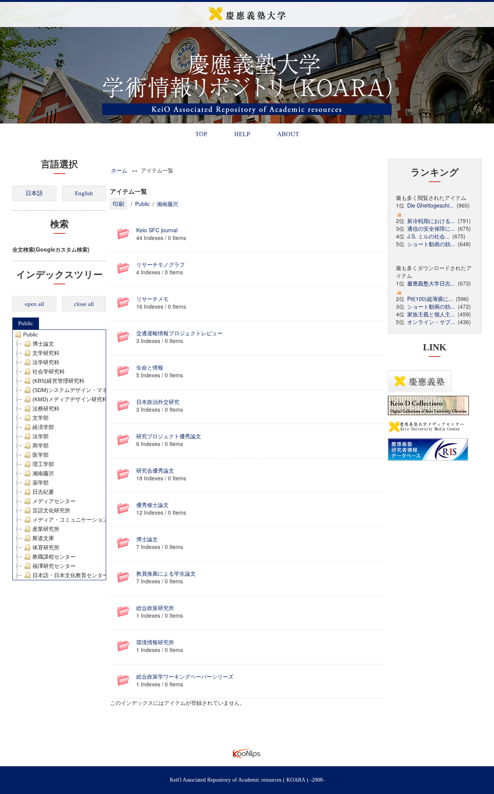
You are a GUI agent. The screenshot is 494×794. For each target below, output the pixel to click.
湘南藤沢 (43, 473)
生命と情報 (149, 367)
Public (25, 323)
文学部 (40, 418)
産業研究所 (45, 529)
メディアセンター (54, 501)
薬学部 (40, 483)
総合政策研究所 (155, 608)
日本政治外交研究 (157, 401)
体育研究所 (45, 547)
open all (34, 304)
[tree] (59, 454)
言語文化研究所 (51, 510)
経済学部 (43, 427)
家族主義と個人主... (431, 314)
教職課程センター (54, 557)
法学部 (40, 436)
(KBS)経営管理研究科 (58, 381)
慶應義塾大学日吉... (431, 283)
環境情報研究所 (155, 642)
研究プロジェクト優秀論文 (168, 436)
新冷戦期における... (431, 221)
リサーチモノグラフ (160, 264)
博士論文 (43, 344)
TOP (201, 134)
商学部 (40, 446)
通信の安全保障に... (431, 228)
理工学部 (43, 464)
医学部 (40, 455)
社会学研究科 (48, 371)
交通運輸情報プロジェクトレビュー (179, 333)
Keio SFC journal (157, 230)
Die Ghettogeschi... (430, 205)
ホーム (119, 170)
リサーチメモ (152, 298)
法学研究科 (45, 362)
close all (84, 304)
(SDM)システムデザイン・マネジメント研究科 (88, 390)
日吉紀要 (43, 492)
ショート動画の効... (431, 244)
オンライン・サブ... (431, 322)
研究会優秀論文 (155, 470)
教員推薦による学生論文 (166, 573)
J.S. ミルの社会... (428, 236)
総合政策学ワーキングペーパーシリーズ (184, 676)
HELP (242, 134)
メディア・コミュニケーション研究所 (78, 520)
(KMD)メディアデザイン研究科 (70, 399)
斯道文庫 (43, 538)
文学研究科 (45, 353)
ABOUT (288, 134)
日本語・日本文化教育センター (70, 575)
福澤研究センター (54, 566)
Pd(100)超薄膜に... (430, 298)
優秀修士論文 (152, 504)
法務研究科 (45, 408)
